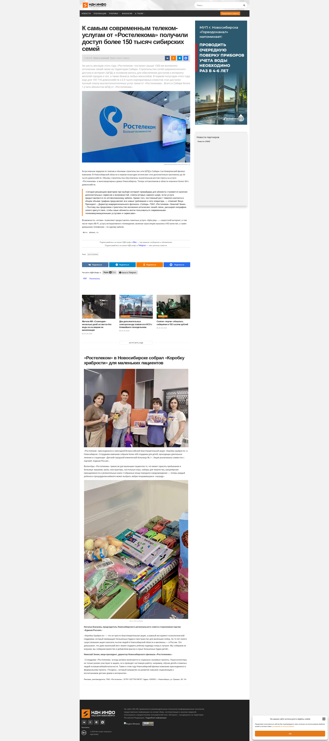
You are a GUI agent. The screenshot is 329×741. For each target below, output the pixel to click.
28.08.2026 (87, 333)
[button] (324, 719)
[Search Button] (244, 5)
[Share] (95, 264)
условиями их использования (283, 726)
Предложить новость (230, 13)
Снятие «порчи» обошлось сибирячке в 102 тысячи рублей (172, 323)
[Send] (177, 264)
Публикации (100, 13)
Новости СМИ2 (204, 141)
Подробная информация (156, 717)
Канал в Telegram (128, 272)
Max (135, 242)
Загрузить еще (136, 343)
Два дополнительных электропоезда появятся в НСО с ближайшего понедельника (135, 324)
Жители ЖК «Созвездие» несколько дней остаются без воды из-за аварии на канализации (96, 325)
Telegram (142, 245)
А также (139, 13)
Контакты (85, 727)
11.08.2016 (88, 58)
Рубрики (113, 13)
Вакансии (127, 13)
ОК (290, 733)
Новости (86, 13)
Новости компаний (101, 58)
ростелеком (93, 254)
